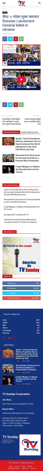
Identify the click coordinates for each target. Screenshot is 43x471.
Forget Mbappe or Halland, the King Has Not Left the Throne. (28, 169)
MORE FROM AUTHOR (30, 132)
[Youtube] (9, 338)
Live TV (17, 466)
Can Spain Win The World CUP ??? (16, 215)
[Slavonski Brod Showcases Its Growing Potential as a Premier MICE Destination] (8, 158)
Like (37, 283)
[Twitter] (10, 39)
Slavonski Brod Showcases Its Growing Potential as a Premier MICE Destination (28, 158)
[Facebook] (4, 39)
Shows (4, 9)
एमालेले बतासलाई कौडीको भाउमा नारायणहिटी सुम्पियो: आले (32, 121)
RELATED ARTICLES (11, 132)
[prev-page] (3, 178)
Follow (36, 288)
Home (11, 466)
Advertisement (9, 232)
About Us (25, 468)
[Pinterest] (15, 39)
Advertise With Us (13, 468)
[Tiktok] (14, 338)
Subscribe (35, 298)
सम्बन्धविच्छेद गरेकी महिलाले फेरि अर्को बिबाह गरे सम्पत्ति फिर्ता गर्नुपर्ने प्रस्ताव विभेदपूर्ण (11, 121)
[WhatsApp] (21, 39)
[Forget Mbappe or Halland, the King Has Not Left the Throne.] (8, 169)
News (24, 466)
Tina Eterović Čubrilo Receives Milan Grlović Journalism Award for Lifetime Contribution (20, 221)
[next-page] (7, 178)
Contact (33, 468)
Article (18, 361)
